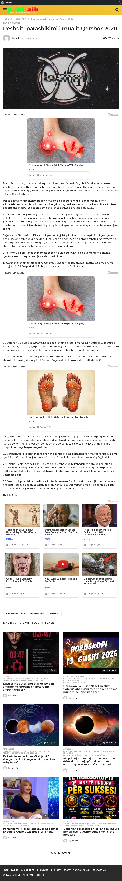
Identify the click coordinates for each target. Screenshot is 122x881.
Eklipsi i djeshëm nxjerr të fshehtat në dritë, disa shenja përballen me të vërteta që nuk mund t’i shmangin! (89, 761)
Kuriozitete (27, 870)
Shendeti (56, 870)
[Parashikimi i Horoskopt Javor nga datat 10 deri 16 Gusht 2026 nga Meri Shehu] (31, 798)
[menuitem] (2, 2)
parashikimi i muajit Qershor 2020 (25, 613)
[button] (5, 10)
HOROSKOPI (11, 23)
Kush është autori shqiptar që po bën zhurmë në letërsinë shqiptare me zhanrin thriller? (27, 679)
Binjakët (80, 676)
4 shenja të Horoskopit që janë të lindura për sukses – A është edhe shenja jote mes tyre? (89, 824)
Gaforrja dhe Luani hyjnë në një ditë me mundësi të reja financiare (88, 679)
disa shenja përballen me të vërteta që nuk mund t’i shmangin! (89, 752)
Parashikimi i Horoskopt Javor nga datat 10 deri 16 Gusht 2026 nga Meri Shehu (28, 824)
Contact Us (99, 870)
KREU (6, 870)
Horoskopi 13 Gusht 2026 (74, 683)
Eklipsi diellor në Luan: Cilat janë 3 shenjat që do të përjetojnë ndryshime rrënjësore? (29, 752)
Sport (67, 870)
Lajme (6, 676)
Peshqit (54, 613)
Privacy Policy (81, 870)
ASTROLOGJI (68, 676)
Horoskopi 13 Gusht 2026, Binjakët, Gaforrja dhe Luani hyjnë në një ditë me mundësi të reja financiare (90, 689)
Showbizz (42, 870)
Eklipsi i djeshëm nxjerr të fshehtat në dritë (85, 755)
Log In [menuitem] (9, 2)
